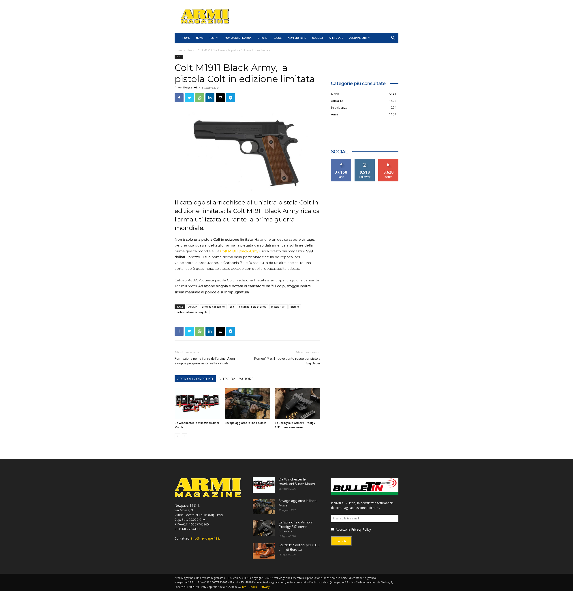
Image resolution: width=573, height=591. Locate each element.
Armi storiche (297, 37)
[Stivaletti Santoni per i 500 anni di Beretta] (264, 551)
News (199, 37)
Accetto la (342, 529)
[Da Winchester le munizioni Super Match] (197, 403)
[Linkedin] (209, 97)
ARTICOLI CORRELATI (195, 379)
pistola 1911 (278, 306)
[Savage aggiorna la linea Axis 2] (247, 403)
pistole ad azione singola (192, 312)
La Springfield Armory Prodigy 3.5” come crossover (296, 526)
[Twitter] (189, 97)
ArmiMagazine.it (188, 87)
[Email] (220, 97)
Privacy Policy (361, 529)
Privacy (265, 587)
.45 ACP (192, 306)
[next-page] (184, 436)
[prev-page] (177, 436)
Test (212, 37)
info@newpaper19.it (205, 538)
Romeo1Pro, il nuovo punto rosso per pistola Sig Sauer (287, 361)
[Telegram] (230, 97)
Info (244, 587)
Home (178, 50)
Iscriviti (388, 160)
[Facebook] (179, 97)
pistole (295, 306)
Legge (278, 37)
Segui (365, 160)
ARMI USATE (336, 37)
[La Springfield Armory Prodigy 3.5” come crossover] (297, 403)
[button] (393, 38)
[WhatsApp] (199, 97)
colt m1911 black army (252, 306)
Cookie (253, 587)
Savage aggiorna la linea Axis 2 (245, 423)
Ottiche (262, 37)
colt (232, 306)
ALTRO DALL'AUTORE (236, 379)
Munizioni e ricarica (238, 37)
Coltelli (317, 37)
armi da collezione (213, 306)
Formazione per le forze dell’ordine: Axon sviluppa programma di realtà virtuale (205, 361)
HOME (186, 37)
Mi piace (341, 160)
